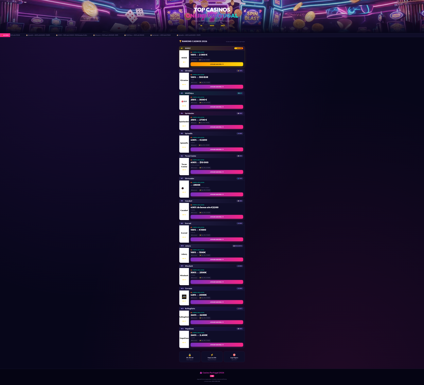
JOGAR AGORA (216, 64)
